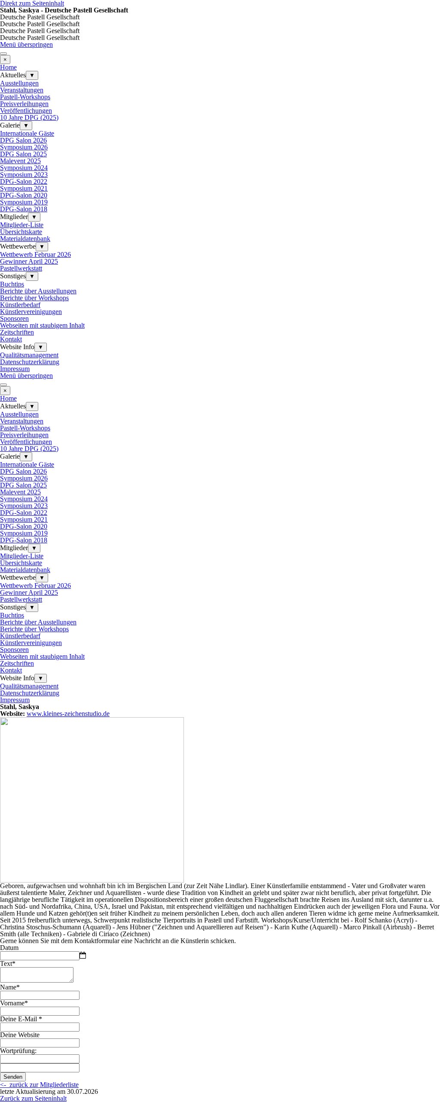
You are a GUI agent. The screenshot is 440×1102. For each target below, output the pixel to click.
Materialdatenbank (25, 238)
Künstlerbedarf (20, 304)
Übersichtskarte (21, 231)
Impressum (15, 368)
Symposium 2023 (24, 174)
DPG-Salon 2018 (23, 209)
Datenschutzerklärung (29, 361)
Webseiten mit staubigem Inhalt (42, 325)
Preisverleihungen (24, 103)
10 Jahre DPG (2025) (29, 117)
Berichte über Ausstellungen (38, 291)
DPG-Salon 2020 (23, 195)
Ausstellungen (19, 83)
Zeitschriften (17, 332)
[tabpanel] (220, 706)
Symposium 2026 (24, 147)
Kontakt (11, 339)
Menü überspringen (26, 44)
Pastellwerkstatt (21, 268)
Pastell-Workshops (25, 96)
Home (8, 67)
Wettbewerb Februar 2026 (35, 254)
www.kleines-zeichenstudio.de (68, 713)
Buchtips (12, 284)
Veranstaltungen (21, 90)
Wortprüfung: (18, 1050)
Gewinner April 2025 (29, 261)
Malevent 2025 (20, 160)
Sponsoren (14, 318)
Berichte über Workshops (34, 297)
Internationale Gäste (27, 133)
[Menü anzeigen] (3, 53)
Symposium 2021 (24, 188)
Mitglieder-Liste (21, 224)
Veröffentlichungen (26, 110)
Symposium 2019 (24, 202)
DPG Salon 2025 (23, 154)
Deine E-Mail (21, 1019)
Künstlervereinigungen (31, 311)
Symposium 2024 (24, 167)
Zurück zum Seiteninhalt (33, 1098)
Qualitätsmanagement (29, 355)
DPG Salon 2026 (23, 140)
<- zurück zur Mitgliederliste (39, 1084)
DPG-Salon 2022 (23, 181)
